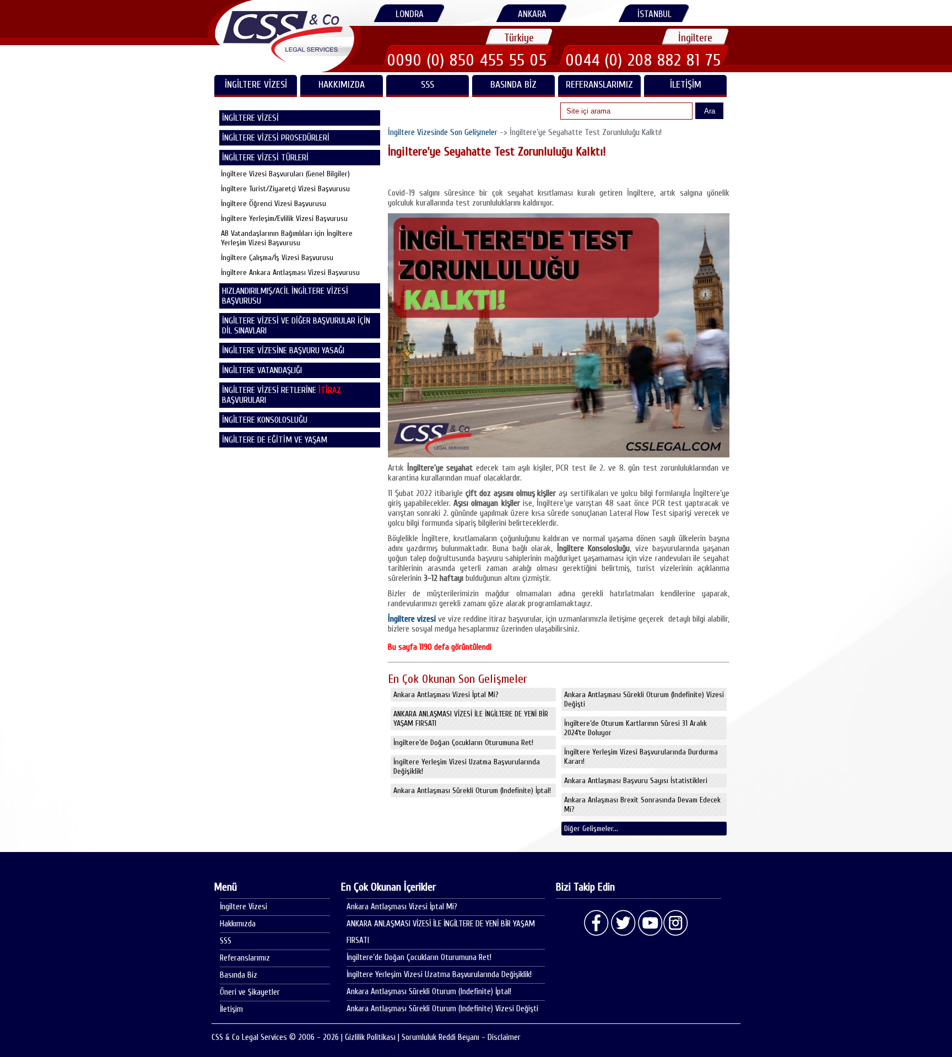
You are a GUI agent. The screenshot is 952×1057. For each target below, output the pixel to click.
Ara (709, 111)
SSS (427, 84)
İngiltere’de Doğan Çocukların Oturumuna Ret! (463, 742)
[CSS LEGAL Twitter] (623, 923)
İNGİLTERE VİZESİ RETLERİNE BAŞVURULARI (281, 395)
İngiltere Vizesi (243, 907)
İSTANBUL (654, 14)
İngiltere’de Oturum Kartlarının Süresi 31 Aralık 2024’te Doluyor (635, 728)
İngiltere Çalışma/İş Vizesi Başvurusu (277, 257)
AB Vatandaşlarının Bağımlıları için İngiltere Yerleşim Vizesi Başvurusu (287, 238)
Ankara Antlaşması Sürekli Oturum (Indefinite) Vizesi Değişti (644, 699)
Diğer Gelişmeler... (591, 828)
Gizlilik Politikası (370, 1037)
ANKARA (532, 14)
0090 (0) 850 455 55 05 (467, 60)
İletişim (685, 84)
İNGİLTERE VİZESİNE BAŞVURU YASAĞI (283, 350)
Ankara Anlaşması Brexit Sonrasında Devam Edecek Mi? (642, 804)
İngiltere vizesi (412, 619)
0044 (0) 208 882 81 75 (643, 60)
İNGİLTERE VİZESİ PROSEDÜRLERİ (275, 138)
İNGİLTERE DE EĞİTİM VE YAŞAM (274, 440)
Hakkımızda (341, 84)
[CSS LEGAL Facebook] (596, 923)
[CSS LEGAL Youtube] (649, 923)
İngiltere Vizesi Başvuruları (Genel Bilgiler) (285, 174)
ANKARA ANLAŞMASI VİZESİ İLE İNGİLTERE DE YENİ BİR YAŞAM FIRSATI (470, 718)
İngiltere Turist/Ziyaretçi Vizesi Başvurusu (285, 188)
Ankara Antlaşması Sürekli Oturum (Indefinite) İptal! (472, 790)
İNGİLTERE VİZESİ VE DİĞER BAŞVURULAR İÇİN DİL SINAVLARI (296, 326)
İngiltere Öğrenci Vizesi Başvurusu (273, 203)
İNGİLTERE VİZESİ (256, 84)
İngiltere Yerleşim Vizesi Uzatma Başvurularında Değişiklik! (466, 766)
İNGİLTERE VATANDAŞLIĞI (262, 370)
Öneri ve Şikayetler (250, 992)
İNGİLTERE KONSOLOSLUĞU (264, 420)
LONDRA (410, 14)
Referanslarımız (599, 84)
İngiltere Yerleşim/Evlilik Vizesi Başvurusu (284, 218)
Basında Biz (513, 84)
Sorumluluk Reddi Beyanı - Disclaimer (461, 1037)
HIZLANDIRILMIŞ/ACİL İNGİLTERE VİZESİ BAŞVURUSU (285, 296)
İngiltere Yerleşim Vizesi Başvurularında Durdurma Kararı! (641, 756)
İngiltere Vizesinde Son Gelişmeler (442, 132)
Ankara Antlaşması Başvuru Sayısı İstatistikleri (635, 780)
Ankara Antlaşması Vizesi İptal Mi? (446, 694)
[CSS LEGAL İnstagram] (676, 923)
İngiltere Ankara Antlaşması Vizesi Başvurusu (290, 272)
